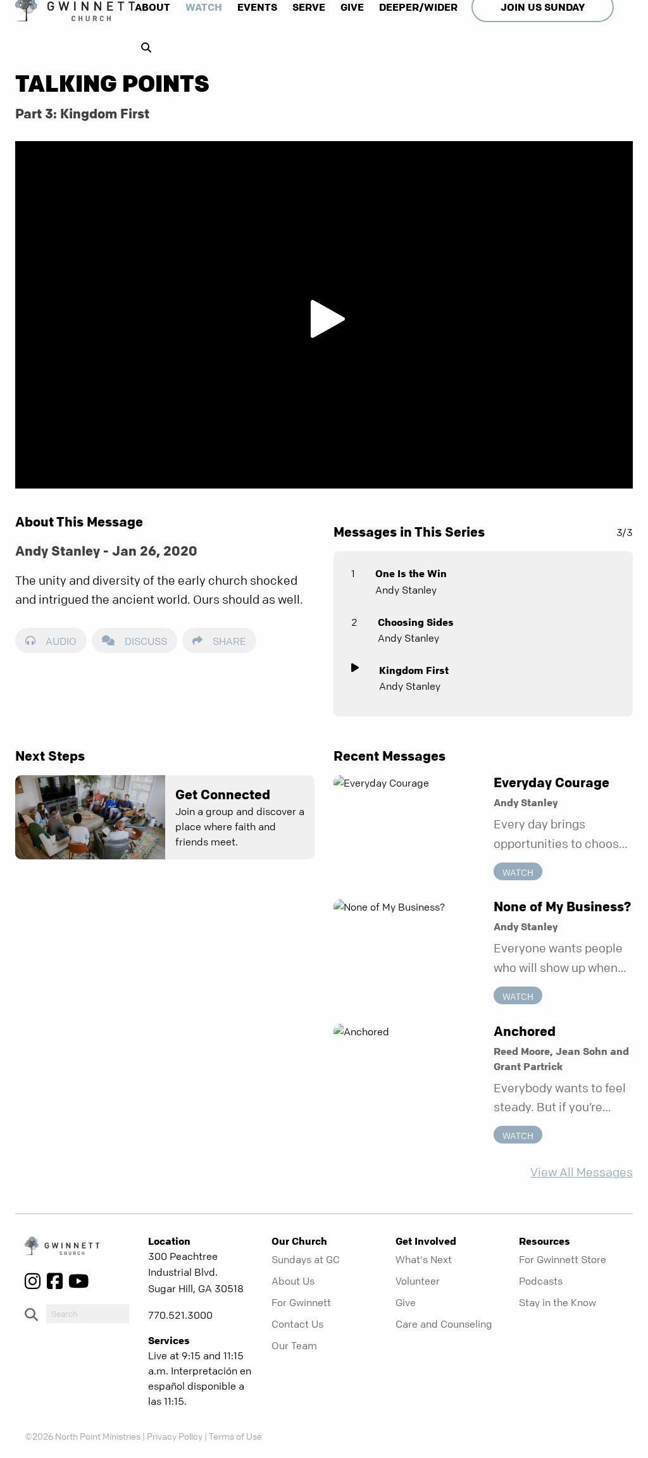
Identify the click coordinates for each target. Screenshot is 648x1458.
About (152, 7)
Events (257, 7)
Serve (308, 7)
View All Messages (581, 1172)
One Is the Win (411, 573)
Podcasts (541, 1280)
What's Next (424, 1259)
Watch (203, 7)
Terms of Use (235, 1436)
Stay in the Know (557, 1302)
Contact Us (297, 1324)
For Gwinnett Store (562, 1259)
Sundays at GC (305, 1259)
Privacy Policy (174, 1436)
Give (352, 7)
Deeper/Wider (418, 7)
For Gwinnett (301, 1302)
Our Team (294, 1345)
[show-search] (143, 47)
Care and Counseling (444, 1324)
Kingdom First (414, 670)
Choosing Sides (416, 622)
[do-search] (87, 1313)
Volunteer (418, 1280)
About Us (293, 1280)
